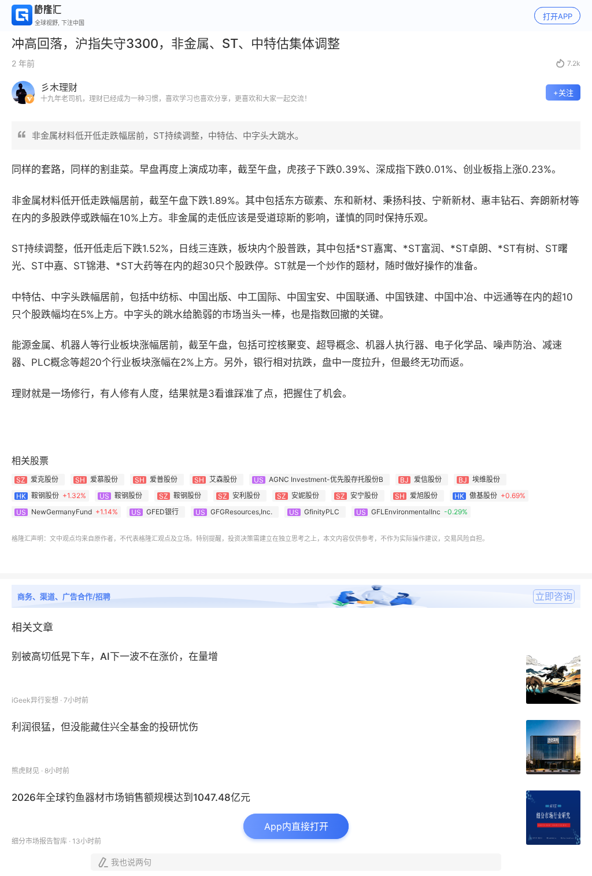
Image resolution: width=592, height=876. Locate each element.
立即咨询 (553, 596)
